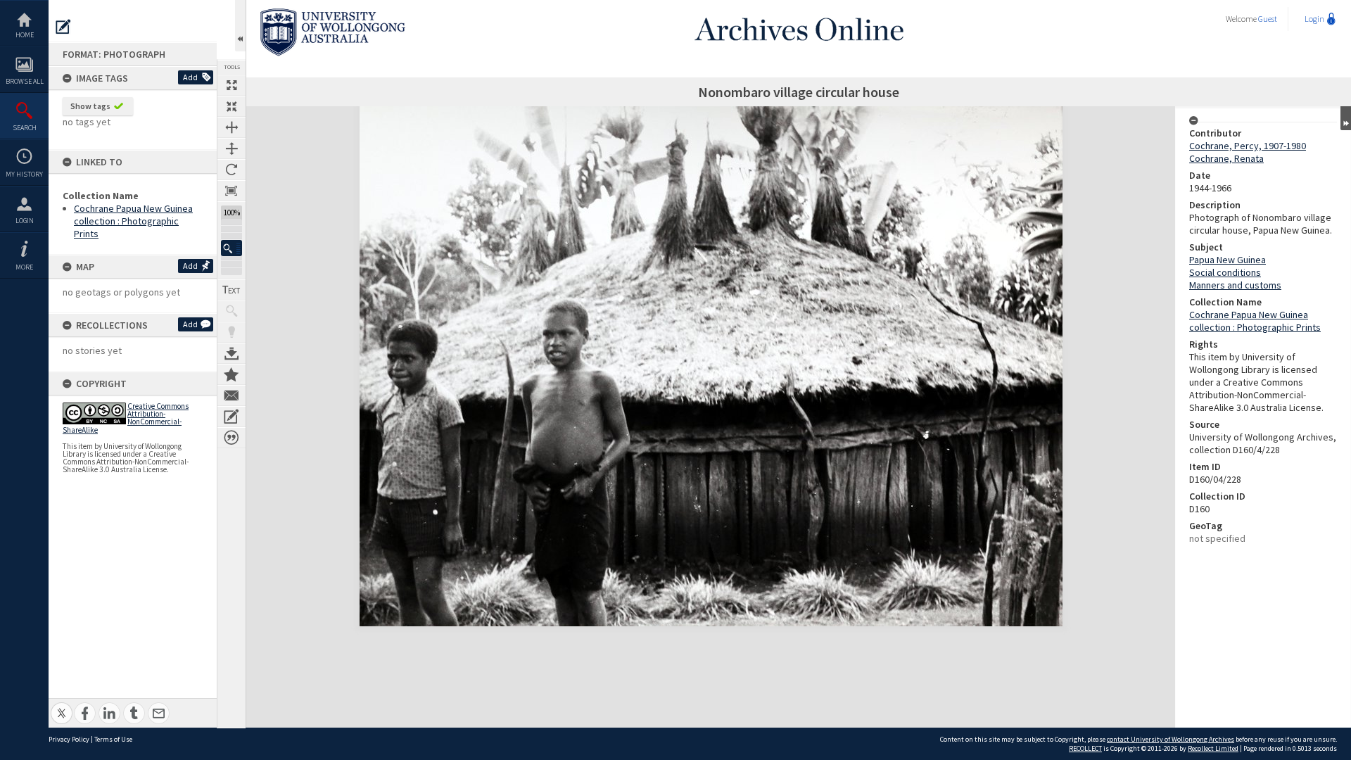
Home (24, 34)
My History (24, 174)
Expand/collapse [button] (1345, 118)
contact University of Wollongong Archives (1170, 739)
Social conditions (1225, 272)
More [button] (24, 267)
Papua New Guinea (1227, 259)
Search (25, 127)
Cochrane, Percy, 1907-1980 (1247, 145)
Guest (1267, 18)
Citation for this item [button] (231, 437)
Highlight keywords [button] (231, 332)
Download (231, 353)
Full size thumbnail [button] (231, 85)
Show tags (90, 106)
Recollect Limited (1213, 748)
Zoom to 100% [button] (231, 190)
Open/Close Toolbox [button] (240, 25)
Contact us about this (231, 395)
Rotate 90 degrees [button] (231, 169)
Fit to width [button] (231, 127)
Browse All (25, 81)
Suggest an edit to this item (63, 26)
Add (190, 77)
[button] (231, 248)
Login (24, 220)
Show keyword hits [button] (231, 311)
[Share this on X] (61, 705)
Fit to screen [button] (231, 106)
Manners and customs (1235, 285)
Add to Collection (231, 374)
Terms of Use (113, 739)
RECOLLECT (1085, 748)
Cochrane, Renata (1226, 158)
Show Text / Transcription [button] (231, 289)
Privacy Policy (69, 739)
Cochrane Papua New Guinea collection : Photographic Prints (133, 221)
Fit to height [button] (231, 148)
